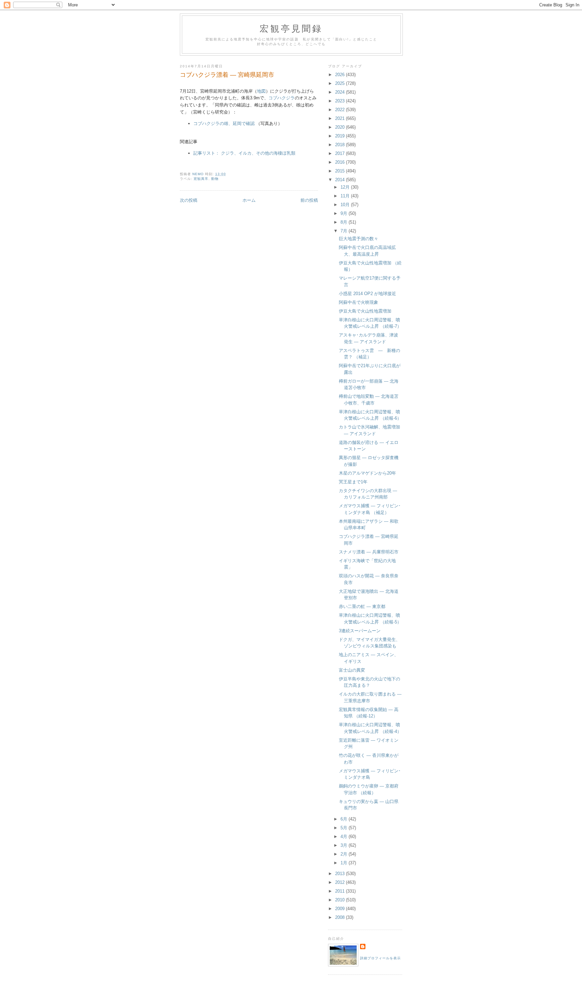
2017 (340, 153)
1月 (345, 862)
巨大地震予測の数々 (358, 238)
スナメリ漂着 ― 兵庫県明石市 (368, 551)
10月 (346, 204)
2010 (340, 899)
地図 (261, 91)
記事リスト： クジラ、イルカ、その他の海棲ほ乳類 (244, 153)
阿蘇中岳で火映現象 (358, 302)
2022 (340, 109)
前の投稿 (309, 200)
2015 (340, 170)
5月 (345, 827)
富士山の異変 (352, 670)
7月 (345, 230)
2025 (340, 83)
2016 (340, 162)
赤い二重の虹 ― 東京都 (362, 606)
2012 (340, 882)
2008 (340, 917)
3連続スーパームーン (360, 630)
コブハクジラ (281, 97)
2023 (340, 100)
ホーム (249, 200)
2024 (340, 92)
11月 (346, 195)
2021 (340, 118)
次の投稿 (188, 200)
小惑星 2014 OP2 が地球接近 (367, 293)
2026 (340, 74)
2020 (340, 127)
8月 (345, 222)
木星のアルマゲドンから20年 (367, 473)
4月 (345, 836)
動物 (215, 179)
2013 (340, 873)
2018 (340, 144)
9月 (345, 213)
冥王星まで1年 (353, 481)
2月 (345, 854)
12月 (346, 187)
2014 (340, 179)
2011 (340, 891)
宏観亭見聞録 (291, 28)
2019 (340, 135)
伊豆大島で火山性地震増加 (365, 311)
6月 (345, 819)
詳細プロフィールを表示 (380, 958)
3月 (345, 845)
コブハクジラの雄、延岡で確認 (224, 123)
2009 (340, 908)
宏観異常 (201, 179)
